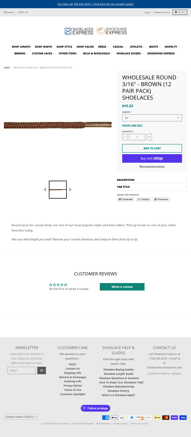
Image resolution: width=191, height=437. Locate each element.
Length (126, 112)
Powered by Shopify (83, 423)
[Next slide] (70, 189)
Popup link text (132, 125)
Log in (147, 12)
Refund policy (103, 423)
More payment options (152, 166)
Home (7, 67)
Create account (162, 12)
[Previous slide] (45, 189)
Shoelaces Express (60, 423)
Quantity (127, 131)
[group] (58, 190)
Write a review (122, 287)
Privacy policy (120, 423)
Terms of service (139, 423)
